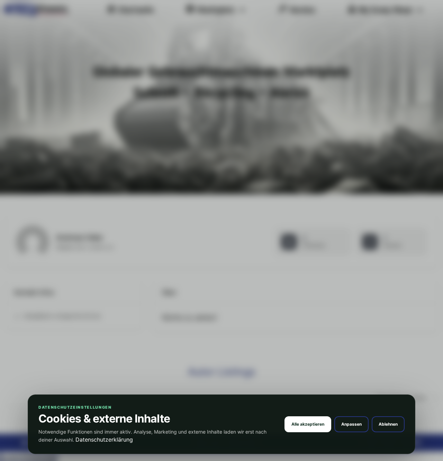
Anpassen (351, 424)
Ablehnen (388, 424)
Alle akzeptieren (307, 424)
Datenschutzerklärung (104, 439)
